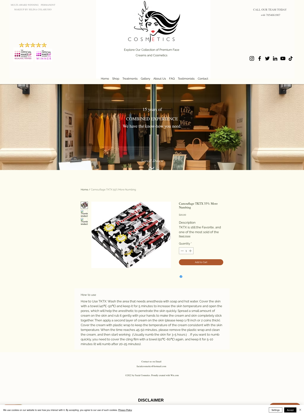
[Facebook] (259, 58)
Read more (184, 236)
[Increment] (190, 251)
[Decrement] (181, 251)
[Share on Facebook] (181, 277)
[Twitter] (267, 58)
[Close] (300, 409)
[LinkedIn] (275, 58)
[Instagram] (252, 58)
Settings (276, 410)
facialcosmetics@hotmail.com (151, 366)
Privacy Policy (125, 410)
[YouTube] (283, 58)
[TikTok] (291, 58)
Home (84, 189)
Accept (290, 410)
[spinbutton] (186, 251)
